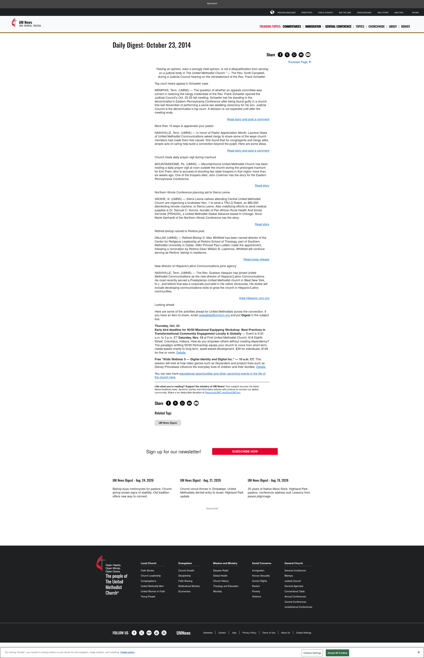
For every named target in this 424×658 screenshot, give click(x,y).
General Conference (338, 26)
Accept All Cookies (337, 652)
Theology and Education (226, 586)
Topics (360, 26)
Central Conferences (295, 601)
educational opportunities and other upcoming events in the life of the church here (210, 375)
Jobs (234, 632)
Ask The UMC (345, 12)
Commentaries (292, 26)
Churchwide (377, 26)
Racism (256, 586)
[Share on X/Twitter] (287, 54)
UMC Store (382, 12)
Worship (217, 591)
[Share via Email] (308, 54)
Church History (221, 580)
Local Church (148, 563)
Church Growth (186, 570)
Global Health (220, 575)
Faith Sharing (185, 580)
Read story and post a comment (248, 119)
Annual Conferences (295, 596)
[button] (135, 632)
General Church (294, 563)
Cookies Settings (312, 652)
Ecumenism (184, 591)
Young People (148, 596)
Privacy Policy (249, 632)
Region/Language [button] (286, 12)
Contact (222, 632)
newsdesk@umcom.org (214, 315)
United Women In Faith (153, 591)
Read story (262, 185)
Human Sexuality (261, 575)
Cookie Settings (303, 632)
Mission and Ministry (225, 563)
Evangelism (185, 563)
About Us (285, 632)
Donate (405, 26)
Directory (306, 12)
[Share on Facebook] (280, 54)
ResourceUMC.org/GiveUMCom (222, 392)
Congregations (148, 580)
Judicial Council (293, 580)
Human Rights (259, 580)
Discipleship (184, 575)
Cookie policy (127, 652)
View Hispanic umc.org (254, 298)
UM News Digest (168, 422)
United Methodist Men (152, 586)
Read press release (256, 259)
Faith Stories (147, 570)
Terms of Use (268, 632)
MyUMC (415, 12)
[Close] (418, 652)
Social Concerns (261, 563)
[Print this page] (301, 54)
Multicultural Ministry (189, 586)
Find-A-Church (325, 12)
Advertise (207, 632)
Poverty (256, 591)
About (393, 26)
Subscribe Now (245, 451)
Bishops (289, 575)
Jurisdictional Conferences (298, 606)
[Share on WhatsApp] (294, 54)
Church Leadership (151, 575)
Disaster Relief (220, 570)
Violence (256, 596)
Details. (181, 352)
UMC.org (398, 12)
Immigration (313, 26)
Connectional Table (295, 591)
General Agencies (294, 586)
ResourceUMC (364, 12)
